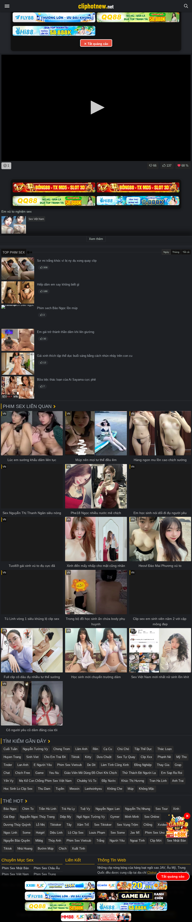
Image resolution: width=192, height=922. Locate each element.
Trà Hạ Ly (68, 809)
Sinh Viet (32, 757)
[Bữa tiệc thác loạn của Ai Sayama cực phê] (17, 387)
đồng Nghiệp (142, 765)
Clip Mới (156, 840)
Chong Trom (61, 749)
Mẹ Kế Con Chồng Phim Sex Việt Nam (45, 781)
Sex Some (118, 832)
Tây (69, 824)
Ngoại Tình (137, 840)
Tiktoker (55, 824)
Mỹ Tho (181, 757)
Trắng (100, 840)
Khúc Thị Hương (132, 781)
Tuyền (60, 788)
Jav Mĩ (135, 832)
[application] (96, 108)
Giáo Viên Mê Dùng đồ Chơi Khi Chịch (90, 773)
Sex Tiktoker (102, 824)
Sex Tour (161, 809)
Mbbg (39, 840)
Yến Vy (9, 781)
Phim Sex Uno (155, 832)
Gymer (114, 816)
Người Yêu (117, 840)
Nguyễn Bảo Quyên (17, 840)
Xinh (176, 809)
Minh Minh (132, 816)
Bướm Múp (45, 848)
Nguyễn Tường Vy (35, 749)
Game (39, 773)
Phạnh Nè (164, 757)
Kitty (88, 757)
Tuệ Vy (85, 809)
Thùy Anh (54, 840)
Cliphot (152, 872)
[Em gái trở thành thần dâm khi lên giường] (17, 340)
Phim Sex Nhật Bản (15, 868)
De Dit (91, 765)
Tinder (8, 765)
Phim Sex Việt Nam (15, 874)
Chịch (62, 848)
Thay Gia (163, 765)
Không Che (114, 788)
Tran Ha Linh (158, 781)
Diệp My (65, 816)
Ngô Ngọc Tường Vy (91, 816)
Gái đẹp (9, 816)
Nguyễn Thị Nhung (137, 809)
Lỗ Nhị (40, 824)
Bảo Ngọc (10, 809)
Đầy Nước (109, 781)
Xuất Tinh (78, 848)
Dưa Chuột (104, 757)
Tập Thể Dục (143, 749)
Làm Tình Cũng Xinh (115, 765)
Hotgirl (40, 832)
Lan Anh (22, 765)
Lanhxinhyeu (93, 788)
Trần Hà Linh (47, 809)
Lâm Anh (81, 749)
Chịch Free (22, 773)
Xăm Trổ (83, 824)
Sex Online (151, 816)
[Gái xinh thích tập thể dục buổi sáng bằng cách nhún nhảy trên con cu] (17, 364)
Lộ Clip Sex (76, 832)
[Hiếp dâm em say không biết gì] (17, 292)
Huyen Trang (12, 757)
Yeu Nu (54, 773)
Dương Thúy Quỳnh (17, 824)
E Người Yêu (43, 765)
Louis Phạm (97, 832)
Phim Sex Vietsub (69, 765)
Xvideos (163, 824)
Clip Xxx (146, 757)
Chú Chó (123, 749)
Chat (7, 773)
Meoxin (74, 788)
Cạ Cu (107, 749)
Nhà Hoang (24, 848)
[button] (96, 107)
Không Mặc (146, 788)
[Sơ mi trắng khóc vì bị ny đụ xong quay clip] (17, 268)
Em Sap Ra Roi (171, 773)
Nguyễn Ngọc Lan (108, 809)
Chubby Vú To (86, 781)
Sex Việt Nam (36, 219)
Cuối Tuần (10, 749)
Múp (130, 788)
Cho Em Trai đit (55, 757)
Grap (178, 765)
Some (26, 832)
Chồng (148, 824)
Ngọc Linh (10, 832)
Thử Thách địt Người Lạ (139, 773)
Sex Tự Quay (126, 757)
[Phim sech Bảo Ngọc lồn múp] (17, 316)
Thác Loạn (164, 749)
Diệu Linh (56, 832)
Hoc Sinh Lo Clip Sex (18, 788)
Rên (95, 749)
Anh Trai (178, 781)
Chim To (27, 809)
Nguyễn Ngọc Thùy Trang (37, 816)
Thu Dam (44, 788)
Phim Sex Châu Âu (47, 868)
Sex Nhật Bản (176, 840)
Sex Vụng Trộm (127, 824)
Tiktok (75, 757)
